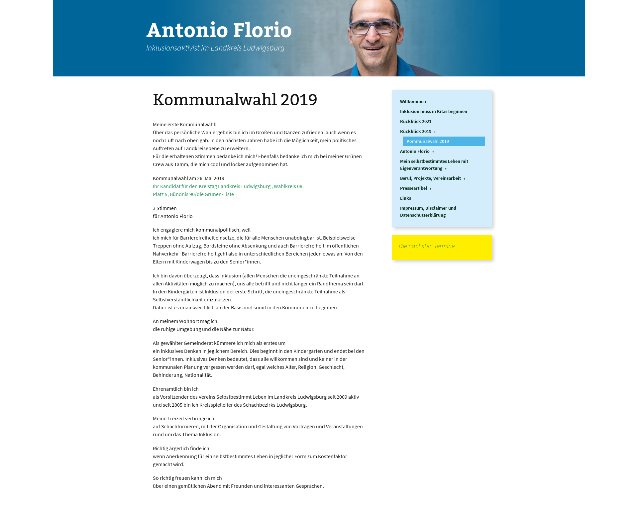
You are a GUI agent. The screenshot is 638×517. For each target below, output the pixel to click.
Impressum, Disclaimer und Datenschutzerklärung (428, 211)
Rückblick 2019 (415, 131)
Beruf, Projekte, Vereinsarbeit (430, 178)
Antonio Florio (415, 151)
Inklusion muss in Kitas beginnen (433, 111)
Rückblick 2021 (415, 121)
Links (405, 198)
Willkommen (413, 101)
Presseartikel (413, 188)
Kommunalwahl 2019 (428, 141)
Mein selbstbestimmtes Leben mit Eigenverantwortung (434, 164)
